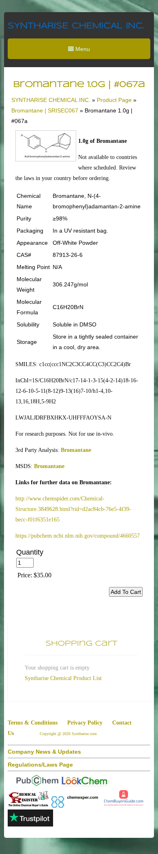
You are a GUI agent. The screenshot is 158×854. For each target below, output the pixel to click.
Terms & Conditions (33, 723)
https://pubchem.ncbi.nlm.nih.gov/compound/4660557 (77, 536)
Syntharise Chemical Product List (63, 678)
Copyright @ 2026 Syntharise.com (69, 733)
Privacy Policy (84, 723)
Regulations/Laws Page (40, 764)
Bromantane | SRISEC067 (44, 110)
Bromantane (76, 450)
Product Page (114, 100)
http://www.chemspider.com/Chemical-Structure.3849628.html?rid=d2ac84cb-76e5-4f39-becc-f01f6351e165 (73, 509)
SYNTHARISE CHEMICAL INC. (76, 26)
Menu (82, 49)
